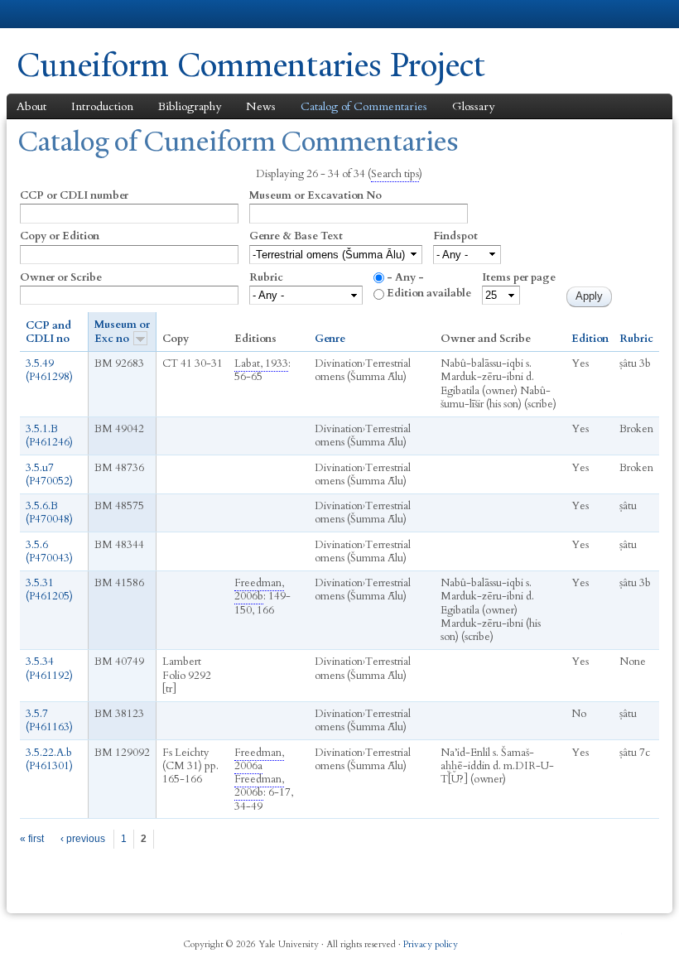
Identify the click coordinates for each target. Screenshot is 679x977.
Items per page (519, 277)
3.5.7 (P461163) (49, 720)
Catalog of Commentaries (364, 106)
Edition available (429, 293)
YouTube (612, 938)
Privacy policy (430, 944)
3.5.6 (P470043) (49, 551)
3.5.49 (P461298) (49, 370)
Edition (590, 338)
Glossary (473, 106)
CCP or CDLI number (74, 195)
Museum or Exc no (122, 331)
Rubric (266, 277)
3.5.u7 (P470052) (49, 474)
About (31, 106)
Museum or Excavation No (315, 195)
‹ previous (82, 839)
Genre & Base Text (296, 236)
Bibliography (189, 106)
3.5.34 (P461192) (49, 668)
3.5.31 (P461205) (49, 589)
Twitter (554, 938)
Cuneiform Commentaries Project (251, 65)
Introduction (102, 106)
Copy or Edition (59, 236)
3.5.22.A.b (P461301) (49, 759)
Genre (330, 338)
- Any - (405, 277)
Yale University (63, 14)
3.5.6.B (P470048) (49, 512)
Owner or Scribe (61, 277)
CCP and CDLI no (48, 332)
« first (32, 839)
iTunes (583, 938)
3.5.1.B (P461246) (49, 435)
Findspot (455, 236)
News (261, 106)
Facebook (526, 938)
